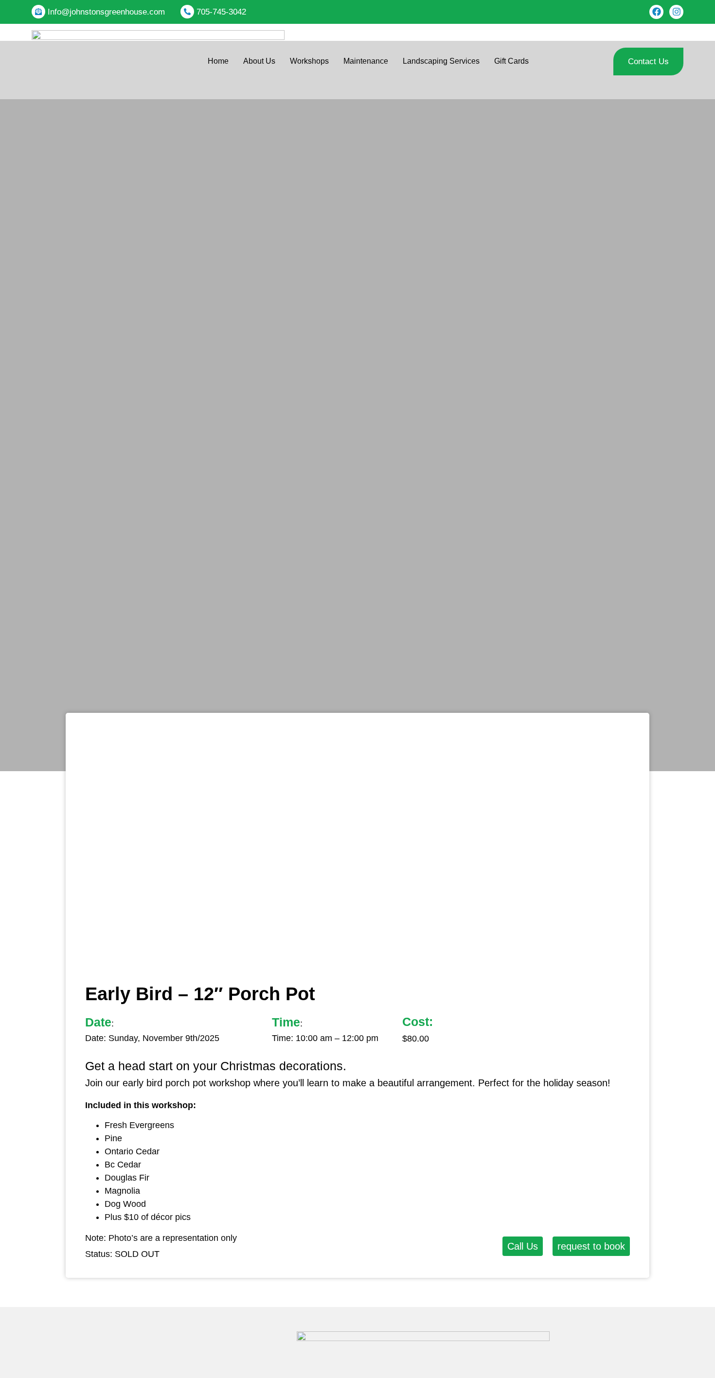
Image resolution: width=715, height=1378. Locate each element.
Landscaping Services (441, 61)
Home (218, 61)
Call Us (522, 1246)
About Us (259, 61)
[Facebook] (656, 12)
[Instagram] (676, 12)
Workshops (309, 61)
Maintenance (365, 61)
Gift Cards (511, 61)
